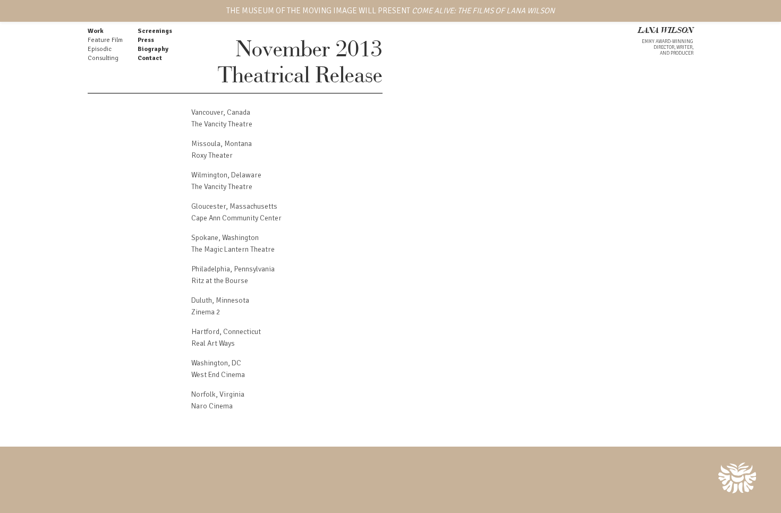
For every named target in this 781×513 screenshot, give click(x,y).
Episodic (100, 49)
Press (146, 40)
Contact (150, 58)
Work (96, 31)
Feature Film (105, 40)
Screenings (155, 31)
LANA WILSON (665, 31)
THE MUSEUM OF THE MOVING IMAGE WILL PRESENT (390, 10)
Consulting (103, 58)
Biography (153, 49)
